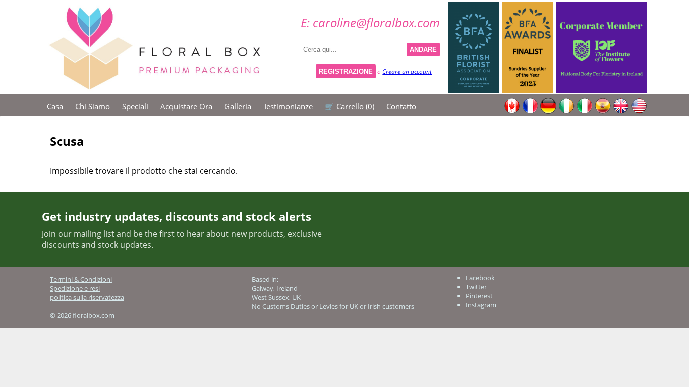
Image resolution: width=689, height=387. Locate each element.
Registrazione (346, 71)
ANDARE (423, 49)
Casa (55, 106)
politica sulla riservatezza (87, 297)
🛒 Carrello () (349, 106)
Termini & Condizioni (81, 279)
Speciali (135, 106)
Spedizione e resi (75, 288)
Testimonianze (288, 106)
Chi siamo (92, 106)
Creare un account (407, 71)
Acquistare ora (186, 106)
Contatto (401, 106)
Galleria (237, 106)
